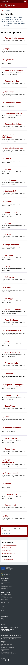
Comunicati (3, 610)
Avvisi (2, 612)
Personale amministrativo (6, 586)
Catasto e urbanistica (5, 602)
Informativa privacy (5, 649)
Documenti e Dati (4, 588)
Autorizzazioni (4, 596)
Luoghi (2, 618)
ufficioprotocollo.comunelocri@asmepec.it (12, 637)
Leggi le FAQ (3, 641)
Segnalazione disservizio (6, 644)
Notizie (2, 608)
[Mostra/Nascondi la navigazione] (1, 5)
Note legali (3, 650)
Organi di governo (5, 580)
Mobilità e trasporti (5, 599)
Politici (2, 585)
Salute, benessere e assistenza (7, 601)
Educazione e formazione (6, 597)
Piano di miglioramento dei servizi (8, 653)
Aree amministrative (5, 582)
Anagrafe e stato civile (6, 594)
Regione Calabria (5, 1)
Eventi (2, 619)
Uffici (2, 583)
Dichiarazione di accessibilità (7, 652)
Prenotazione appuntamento (7, 642)
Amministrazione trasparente (7, 647)
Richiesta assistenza (5, 646)
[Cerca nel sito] (24, 5)
